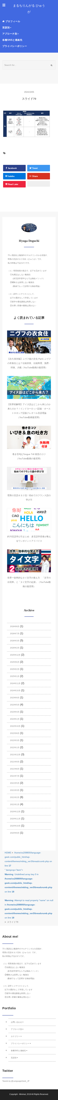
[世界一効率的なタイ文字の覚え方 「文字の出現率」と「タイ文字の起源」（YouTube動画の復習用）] (29, 560)
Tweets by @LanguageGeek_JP (15, 1081)
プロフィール (12, 21)
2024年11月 (15, 683)
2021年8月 (14, 769)
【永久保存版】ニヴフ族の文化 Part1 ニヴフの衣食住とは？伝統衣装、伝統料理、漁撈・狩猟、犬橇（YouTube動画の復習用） (29, 363)
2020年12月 (15, 812)
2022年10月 (15, 726)
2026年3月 (14, 641)
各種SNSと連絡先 (12, 40)
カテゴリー (15, 1036)
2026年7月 (14, 634)
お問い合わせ (16, 1022)
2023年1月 (14, 719)
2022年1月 (14, 747)
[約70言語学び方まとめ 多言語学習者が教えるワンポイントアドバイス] (29, 519)
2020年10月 (15, 826)
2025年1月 (14, 676)
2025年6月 (14, 662)
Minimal (22, 1094)
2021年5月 (14, 783)
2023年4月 (14, 712)
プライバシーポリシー (14, 46)
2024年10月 (15, 690)
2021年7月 (14, 776)
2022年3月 (14, 740)
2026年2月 (14, 648)
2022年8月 (14, 733)
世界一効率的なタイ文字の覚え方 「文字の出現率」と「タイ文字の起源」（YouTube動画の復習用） (29, 582)
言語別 (13, 1058)
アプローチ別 (16, 1029)
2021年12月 (15, 755)
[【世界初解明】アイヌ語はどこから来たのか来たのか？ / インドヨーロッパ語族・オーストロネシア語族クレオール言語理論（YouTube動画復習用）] (29, 387)
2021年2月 (14, 797)
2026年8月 (14, 626)
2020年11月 (15, 819)
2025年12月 (15, 655)
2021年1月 (14, 804)
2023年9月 (14, 698)
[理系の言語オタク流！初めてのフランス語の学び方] (29, 478)
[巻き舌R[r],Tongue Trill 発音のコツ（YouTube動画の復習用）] (29, 437)
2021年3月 (14, 790)
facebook (12, 168)
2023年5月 (14, 705)
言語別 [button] (6, 27)
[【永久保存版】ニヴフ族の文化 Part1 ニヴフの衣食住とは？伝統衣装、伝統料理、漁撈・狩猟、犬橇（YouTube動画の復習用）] (29, 342)
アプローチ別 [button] (9, 33)
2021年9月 (14, 762)
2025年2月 (14, 669)
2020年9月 (14, 833)
